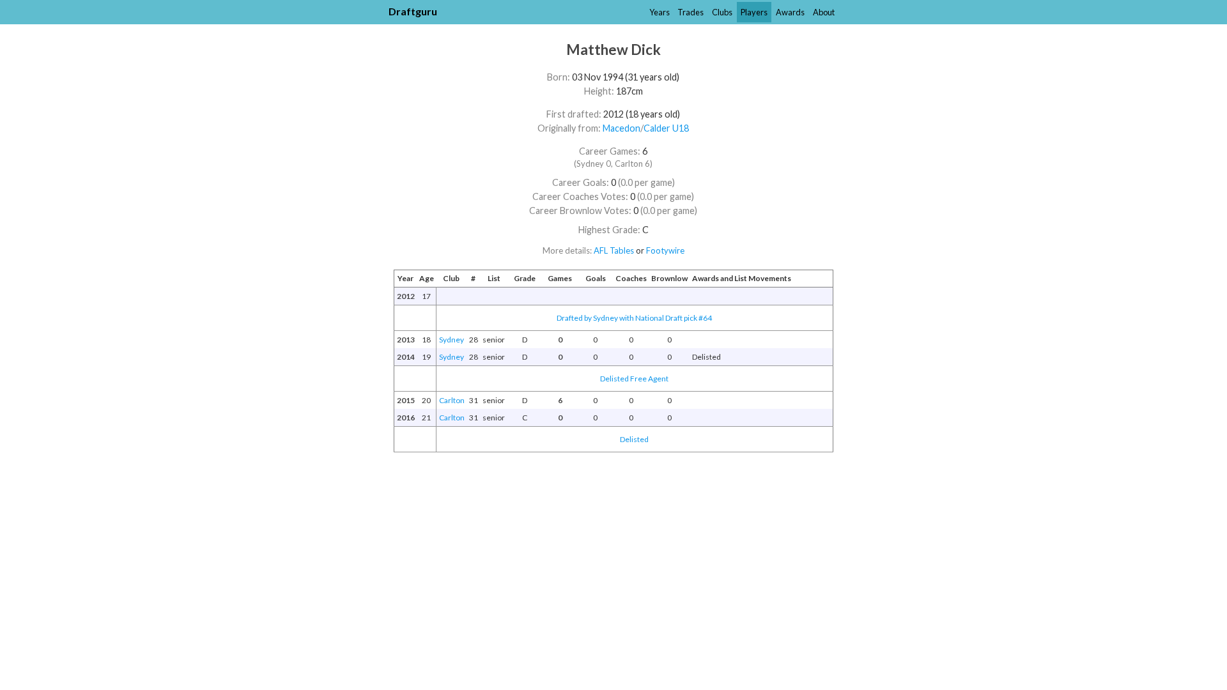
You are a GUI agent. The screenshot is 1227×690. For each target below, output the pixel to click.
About (824, 12)
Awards (790, 12)
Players (754, 12)
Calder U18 (666, 128)
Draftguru (413, 11)
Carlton (452, 400)
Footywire (665, 250)
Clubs (722, 12)
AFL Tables (614, 250)
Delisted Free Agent (634, 378)
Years (659, 12)
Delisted (634, 439)
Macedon (621, 128)
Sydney (451, 339)
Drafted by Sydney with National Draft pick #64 (634, 318)
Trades (690, 12)
